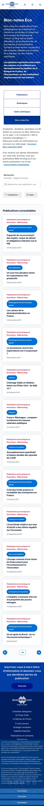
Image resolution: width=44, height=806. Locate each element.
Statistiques (22, 103)
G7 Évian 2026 (22, 715)
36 (23, 652)
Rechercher (9, 175)
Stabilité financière (22, 731)
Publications (22, 95)
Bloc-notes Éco (22, 120)
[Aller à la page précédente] (5, 652)
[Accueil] (22, 701)
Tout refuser (22, 796)
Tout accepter (22, 791)
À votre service (22, 723)
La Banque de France (22, 719)
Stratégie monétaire (22, 727)
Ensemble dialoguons (22, 711)
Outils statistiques (22, 111)
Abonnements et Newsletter (16, 165)
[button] (40, 4)
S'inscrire (22, 686)
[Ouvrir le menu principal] (3, 4)
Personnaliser (22, 802)
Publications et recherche (22, 735)
